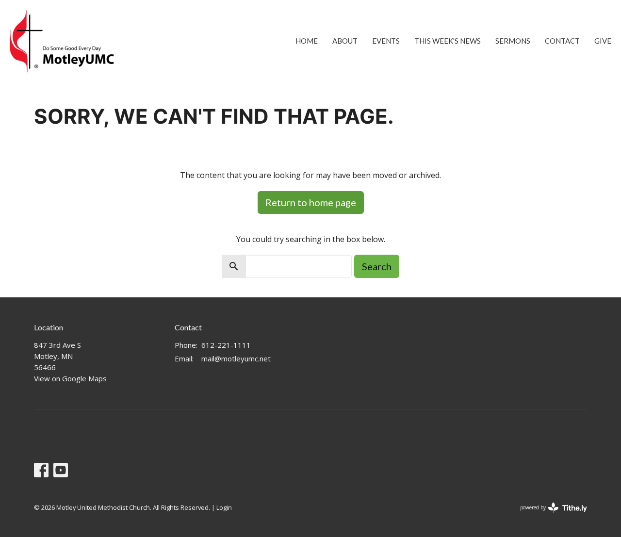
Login (224, 507)
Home (306, 40)
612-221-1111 (226, 345)
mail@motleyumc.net (236, 358)
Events (386, 40)
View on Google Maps (70, 378)
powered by (548, 515)
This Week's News (447, 40)
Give (602, 40)
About (345, 40)
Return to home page (310, 202)
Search (377, 266)
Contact (562, 40)
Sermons (512, 40)
